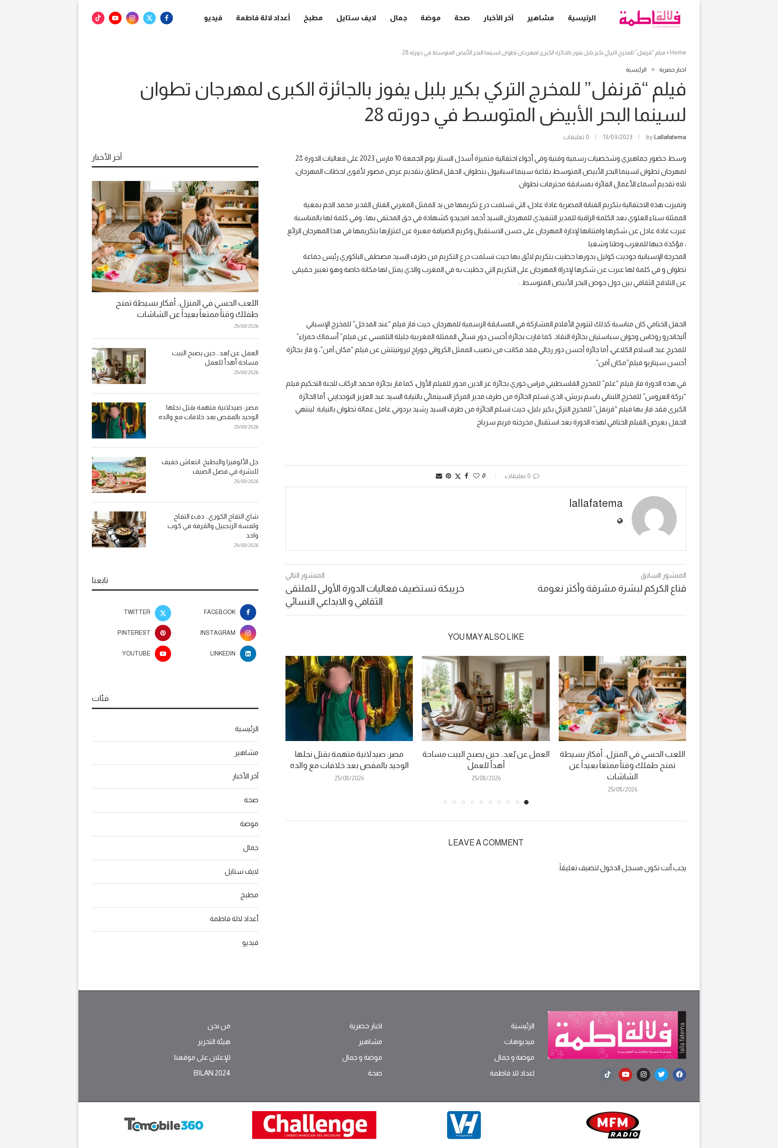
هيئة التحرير (214, 1041)
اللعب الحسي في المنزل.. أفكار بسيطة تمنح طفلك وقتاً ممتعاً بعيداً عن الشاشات (622, 765)
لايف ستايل (356, 18)
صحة (462, 18)
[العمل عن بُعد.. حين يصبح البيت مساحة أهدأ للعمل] (485, 698)
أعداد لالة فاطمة (263, 18)
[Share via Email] (439, 475)
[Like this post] (476, 475)
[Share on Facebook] (466, 475)
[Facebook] (166, 18)
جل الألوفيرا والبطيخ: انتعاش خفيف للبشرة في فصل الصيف (210, 466)
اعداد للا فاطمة (512, 1073)
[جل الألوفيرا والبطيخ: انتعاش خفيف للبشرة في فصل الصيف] (119, 475)
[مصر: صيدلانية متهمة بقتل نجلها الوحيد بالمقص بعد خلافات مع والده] (349, 698)
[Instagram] (132, 18)
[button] (297, 729)
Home (678, 52)
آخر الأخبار (499, 18)
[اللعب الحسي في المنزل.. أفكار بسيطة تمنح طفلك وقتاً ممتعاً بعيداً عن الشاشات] (622, 698)
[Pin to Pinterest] (448, 475)
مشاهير (540, 18)
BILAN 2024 (212, 1073)
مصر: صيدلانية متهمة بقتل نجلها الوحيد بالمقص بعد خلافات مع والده (208, 411)
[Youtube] (115, 18)
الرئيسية (582, 18)
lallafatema (670, 136)
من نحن (219, 1026)
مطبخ (313, 18)
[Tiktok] (98, 18)
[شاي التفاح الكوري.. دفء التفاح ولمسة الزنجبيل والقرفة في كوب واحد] (119, 529)
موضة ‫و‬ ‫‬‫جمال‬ (514, 1057)
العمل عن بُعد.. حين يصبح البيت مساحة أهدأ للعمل (215, 357)
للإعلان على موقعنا (202, 1057)
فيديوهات (519, 1041)
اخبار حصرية (365, 1026)
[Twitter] (149, 18)
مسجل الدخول (621, 868)
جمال (398, 18)
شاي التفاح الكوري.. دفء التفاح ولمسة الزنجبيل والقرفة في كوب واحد (212, 525)
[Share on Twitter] (458, 476)
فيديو (213, 18)
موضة (431, 18)
